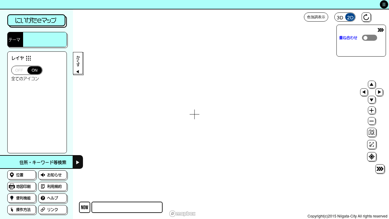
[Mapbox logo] (182, 213)
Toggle (369, 38)
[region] (194, 114)
